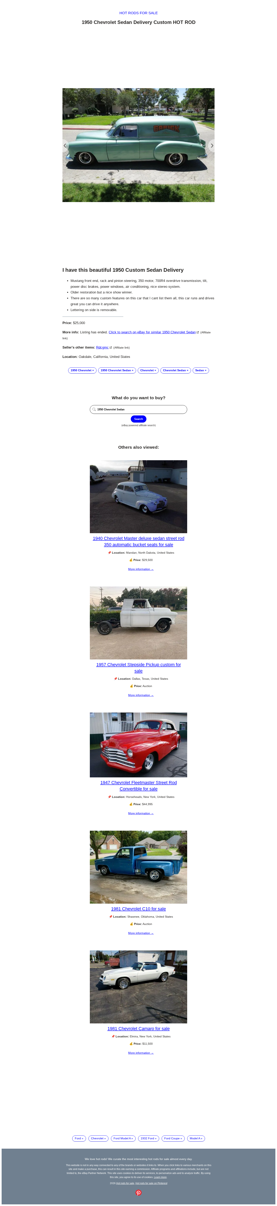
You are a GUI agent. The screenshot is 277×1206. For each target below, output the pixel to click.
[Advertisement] (138, 57)
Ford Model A (122, 1138)
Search (138, 419)
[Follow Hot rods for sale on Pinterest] (138, 1194)
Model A (195, 1138)
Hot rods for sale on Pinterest (151, 1183)
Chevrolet (147, 370)
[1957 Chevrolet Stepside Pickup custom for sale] (138, 658)
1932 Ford (147, 1138)
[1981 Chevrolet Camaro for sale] (138, 1022)
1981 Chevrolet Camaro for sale (138, 1028)
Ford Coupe (172, 1138)
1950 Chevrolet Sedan (116, 370)
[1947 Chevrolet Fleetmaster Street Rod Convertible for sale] (138, 776)
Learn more (160, 1177)
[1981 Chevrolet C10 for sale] (138, 902)
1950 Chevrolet (81, 370)
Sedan (199, 370)
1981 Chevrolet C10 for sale (138, 908)
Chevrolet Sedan (174, 370)
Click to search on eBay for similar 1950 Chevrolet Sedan (152, 332)
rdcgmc (102, 347)
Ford (78, 1138)
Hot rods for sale (138, 13)
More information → (141, 569)
